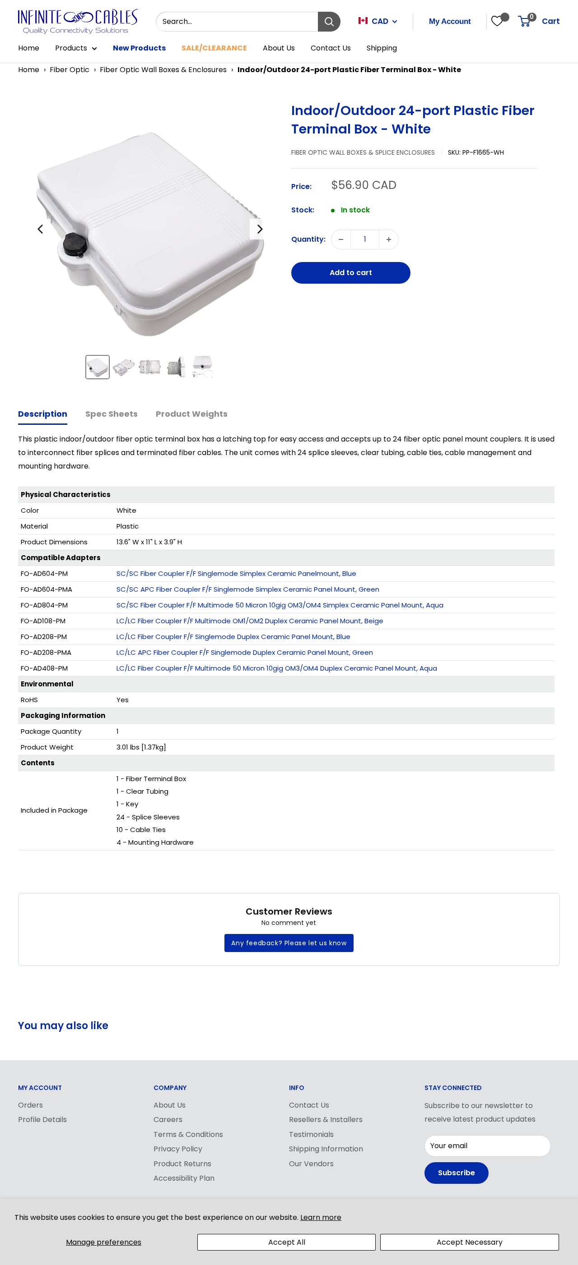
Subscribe (456, 1173)
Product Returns (182, 1164)
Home (28, 48)
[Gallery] (150, 244)
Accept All (286, 1242)
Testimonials (311, 1134)
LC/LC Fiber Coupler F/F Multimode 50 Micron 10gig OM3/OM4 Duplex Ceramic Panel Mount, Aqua (277, 668)
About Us (279, 48)
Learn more (320, 1217)
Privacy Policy (178, 1149)
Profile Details (42, 1119)
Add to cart (351, 272)
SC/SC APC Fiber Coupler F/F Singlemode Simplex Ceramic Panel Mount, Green (248, 589)
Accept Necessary (470, 1242)
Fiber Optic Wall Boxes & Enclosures (163, 69)
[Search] (329, 22)
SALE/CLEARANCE (214, 48)
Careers (168, 1119)
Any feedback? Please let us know (288, 943)
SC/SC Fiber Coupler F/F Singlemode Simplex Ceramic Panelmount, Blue (236, 573)
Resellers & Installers (326, 1119)
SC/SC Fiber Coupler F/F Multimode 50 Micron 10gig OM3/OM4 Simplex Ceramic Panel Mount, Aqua (280, 605)
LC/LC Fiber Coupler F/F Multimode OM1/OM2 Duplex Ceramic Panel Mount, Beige (250, 621)
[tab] (42, 415)
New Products (139, 48)
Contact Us (331, 48)
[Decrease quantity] (340, 239)
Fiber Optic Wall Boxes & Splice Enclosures (363, 152)
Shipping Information (326, 1149)
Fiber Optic (69, 69)
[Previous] (40, 229)
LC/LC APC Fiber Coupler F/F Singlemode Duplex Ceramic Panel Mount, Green (245, 652)
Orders (30, 1105)
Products (71, 48)
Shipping (382, 48)
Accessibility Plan (184, 1178)
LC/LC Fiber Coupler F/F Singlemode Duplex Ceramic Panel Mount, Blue (233, 636)
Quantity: (308, 239)
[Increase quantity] (388, 239)
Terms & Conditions (188, 1134)
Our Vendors (311, 1164)
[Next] (260, 229)
